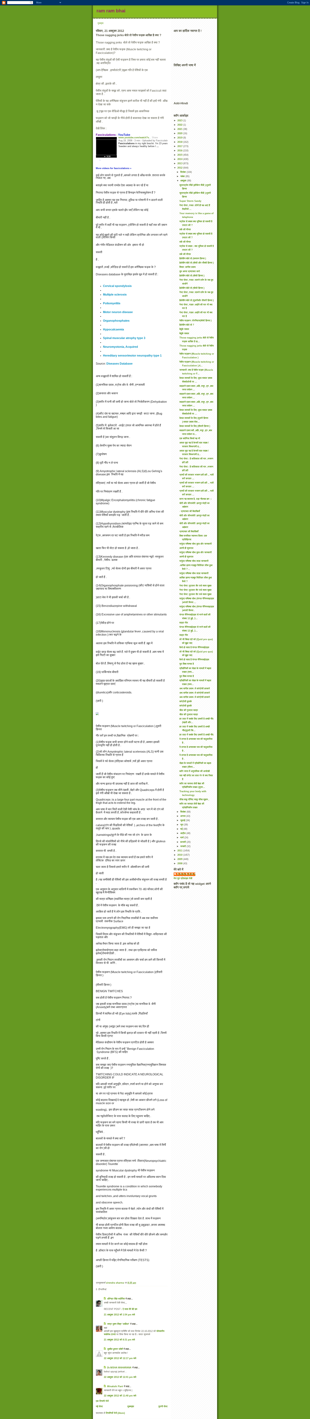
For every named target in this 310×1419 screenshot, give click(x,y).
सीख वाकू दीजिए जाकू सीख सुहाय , (194, 799)
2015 (180, 154)
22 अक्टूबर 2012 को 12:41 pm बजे (120, 1377)
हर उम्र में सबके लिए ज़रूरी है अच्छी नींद (196, 734)
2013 (180, 163)
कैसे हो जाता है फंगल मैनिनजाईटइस (194, 647)
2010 (180, 855)
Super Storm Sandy (190, 201)
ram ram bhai (111, 10)
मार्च (182, 837)
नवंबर (182, 176)
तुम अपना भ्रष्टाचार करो (189, 271)
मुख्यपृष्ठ (130, 1406)
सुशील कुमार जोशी (115, 1349)
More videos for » (113, 168)
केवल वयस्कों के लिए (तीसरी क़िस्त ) (194, 426)
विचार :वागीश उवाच (187, 267)
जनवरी (183, 846)
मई (181, 829)
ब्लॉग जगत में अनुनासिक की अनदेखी (194, 771)
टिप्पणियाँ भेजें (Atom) (115, 1413)
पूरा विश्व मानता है (186, 663)
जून (182, 824)
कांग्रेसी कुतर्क (185, 701)
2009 (180, 859)
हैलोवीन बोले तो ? (186, 324)
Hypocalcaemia (113, 329)
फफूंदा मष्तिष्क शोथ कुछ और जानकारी (195, 543)
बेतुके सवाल (184, 329)
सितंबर (183, 811)
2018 (180, 142)
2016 (180, 150)
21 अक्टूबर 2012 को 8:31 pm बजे (119, 1339)
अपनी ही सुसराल (186, 548)
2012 (180, 167)
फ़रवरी (183, 842)
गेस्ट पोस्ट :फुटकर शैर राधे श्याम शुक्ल (195, 585)
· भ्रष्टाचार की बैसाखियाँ (189, 511)
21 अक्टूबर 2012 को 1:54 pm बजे (119, 1314)
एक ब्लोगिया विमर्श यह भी (189, 438)
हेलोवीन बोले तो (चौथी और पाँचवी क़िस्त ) (196, 262)
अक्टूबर (183, 180)
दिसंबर (183, 172)
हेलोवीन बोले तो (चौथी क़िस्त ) (191, 275)
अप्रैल (183, 833)
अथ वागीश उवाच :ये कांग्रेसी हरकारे (194, 688)
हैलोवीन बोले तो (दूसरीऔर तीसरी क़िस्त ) (196, 300)
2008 (180, 863)
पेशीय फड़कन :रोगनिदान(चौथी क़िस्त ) (195, 320)
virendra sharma (186, 874)
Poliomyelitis (111, 303)
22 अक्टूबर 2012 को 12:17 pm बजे (120, 1358)
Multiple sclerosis (115, 294)
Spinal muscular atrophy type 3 (124, 338)
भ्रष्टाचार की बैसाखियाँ (188, 531)
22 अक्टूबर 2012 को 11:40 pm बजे (120, 1395)
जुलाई (183, 820)
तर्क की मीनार (185, 229)
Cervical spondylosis (117, 285)
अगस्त (183, 816)
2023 (180, 120)
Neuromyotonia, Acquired (120, 346)
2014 (180, 159)
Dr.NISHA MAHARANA (119, 1367)
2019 (180, 137)
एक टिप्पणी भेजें (102, 1401)
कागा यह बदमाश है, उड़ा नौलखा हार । (195, 499)
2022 (180, 124)
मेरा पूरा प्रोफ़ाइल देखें (183, 878)
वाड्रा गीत (183, 622)
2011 (180, 850)
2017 (180, 146)
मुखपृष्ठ (101, 23)
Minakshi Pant (115, 1386)
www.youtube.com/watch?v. (133, 137)
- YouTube (113, 134)
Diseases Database (119, 363)
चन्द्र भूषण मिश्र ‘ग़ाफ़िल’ (118, 1324)
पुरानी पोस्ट (163, 1406)
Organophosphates (116, 320)
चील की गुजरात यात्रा (188, 710)
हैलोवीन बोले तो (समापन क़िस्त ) (192, 258)
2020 (180, 133)
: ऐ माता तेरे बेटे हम (129, 1309)
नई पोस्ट (99, 1406)
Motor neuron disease (118, 312)
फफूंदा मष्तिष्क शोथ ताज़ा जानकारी (193, 561)
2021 (180, 129)
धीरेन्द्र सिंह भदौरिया (116, 1298)
